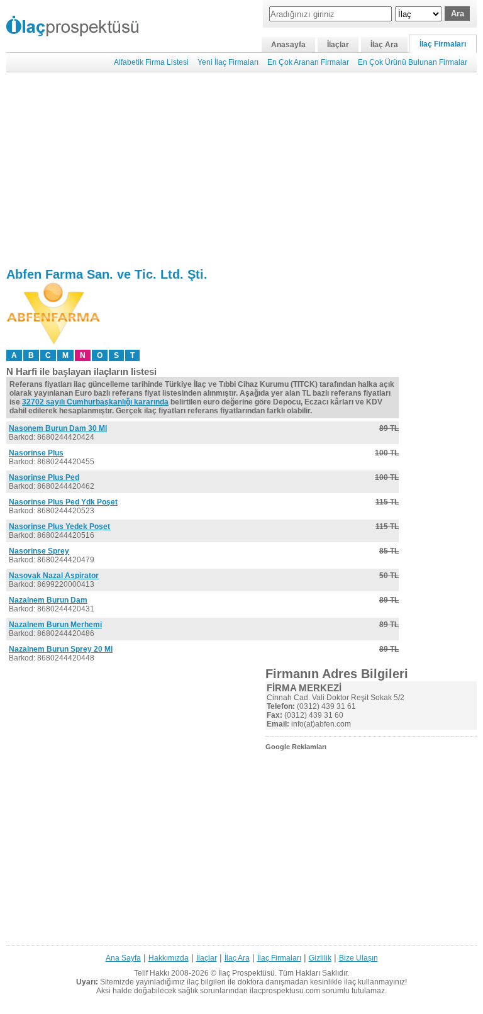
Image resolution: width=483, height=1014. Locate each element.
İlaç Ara (384, 44)
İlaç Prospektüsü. (247, 973)
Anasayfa (288, 44)
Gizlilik (320, 958)
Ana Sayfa (123, 958)
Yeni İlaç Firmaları (227, 62)
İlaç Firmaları (442, 44)
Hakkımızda (168, 958)
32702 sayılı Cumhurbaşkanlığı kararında (95, 402)
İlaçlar (338, 44)
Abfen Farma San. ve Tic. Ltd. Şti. (107, 274)
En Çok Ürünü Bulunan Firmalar (412, 62)
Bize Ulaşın (358, 958)
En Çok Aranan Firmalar (308, 62)
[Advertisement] (241, 170)
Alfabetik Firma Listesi (151, 62)
